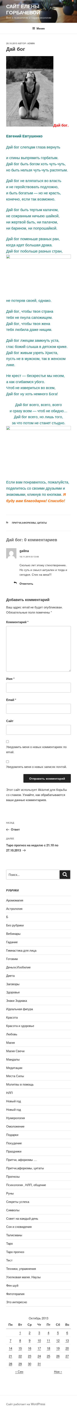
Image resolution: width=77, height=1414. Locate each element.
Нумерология (15, 1118)
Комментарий (17, 622)
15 (20, 1348)
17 (39, 1348)
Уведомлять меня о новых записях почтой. (36, 766)
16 (29, 1348)
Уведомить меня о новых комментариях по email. (36, 749)
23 (29, 1356)
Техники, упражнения (21, 1268)
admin (31, 43)
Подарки (12, 1134)
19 (58, 1348)
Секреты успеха (17, 1201)
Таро (9, 1243)
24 (39, 1356)
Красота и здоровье (20, 1025)
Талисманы (14, 1235)
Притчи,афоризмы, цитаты (29, 522)
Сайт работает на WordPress (25, 1404)
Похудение (14, 1143)
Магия (10, 1042)
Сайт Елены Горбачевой (23, 9)
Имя (10, 678)
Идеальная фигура (19, 1009)
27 (67, 1356)
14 (10, 1348)
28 (10, 1364)
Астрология (14, 908)
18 (48, 1348)
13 (67, 1340)
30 (29, 1364)
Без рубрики (15, 925)
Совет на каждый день (22, 1218)
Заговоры (13, 984)
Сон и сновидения (19, 1226)
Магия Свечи (15, 1051)
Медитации (14, 1067)
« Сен (19, 1371)
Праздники (13, 1151)
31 (39, 1364)
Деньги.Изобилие (18, 967)
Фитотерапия (15, 1294)
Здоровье (13, 992)
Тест (9, 1260)
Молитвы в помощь (20, 1084)
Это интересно (16, 1302)
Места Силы (15, 1076)
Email (11, 699)
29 (20, 1364)
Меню (41, 28)
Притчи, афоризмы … (21, 1159)
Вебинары (13, 933)
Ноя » (58, 1371)
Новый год (13, 1101)
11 (48, 1340)
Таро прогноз (15, 1252)
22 (20, 1356)
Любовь (11, 1034)
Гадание (12, 942)
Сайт (9, 721)
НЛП (9, 1092)
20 (67, 1348)
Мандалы (13, 1059)
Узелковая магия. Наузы (23, 1277)
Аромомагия (14, 900)
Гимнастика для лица (21, 950)
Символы (13, 1210)
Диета (10, 975)
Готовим (12, 959)
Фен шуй (12, 1285)
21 (10, 1356)
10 (39, 1340)
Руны (10, 1193)
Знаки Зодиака (16, 1000)
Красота (12, 1017)
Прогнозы (13, 1176)
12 (58, 1340)
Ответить (26, 583)
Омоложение (15, 1126)
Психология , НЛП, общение (26, 1185)
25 (48, 1356)
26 (58, 1356)
